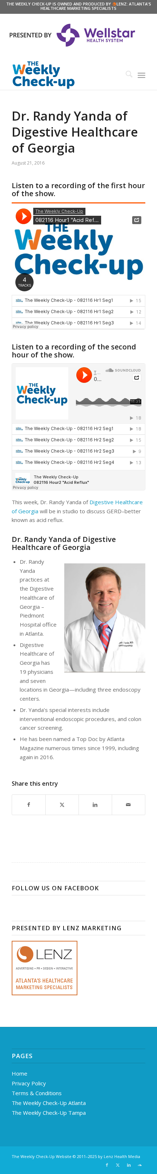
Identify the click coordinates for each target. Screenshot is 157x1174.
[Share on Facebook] (28, 805)
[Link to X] (117, 1164)
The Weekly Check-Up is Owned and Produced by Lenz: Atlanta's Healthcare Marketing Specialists (78, 6)
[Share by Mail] (128, 805)
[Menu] (141, 75)
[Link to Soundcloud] (139, 1164)
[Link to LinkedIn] (128, 1164)
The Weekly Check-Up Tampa (49, 1112)
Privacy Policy (29, 1083)
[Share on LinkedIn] (95, 805)
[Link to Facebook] (107, 1164)
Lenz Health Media (122, 1156)
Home (19, 1073)
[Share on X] (62, 805)
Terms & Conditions (37, 1093)
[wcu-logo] (65, 75)
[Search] (125, 75)
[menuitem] (125, 75)
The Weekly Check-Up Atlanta (49, 1102)
